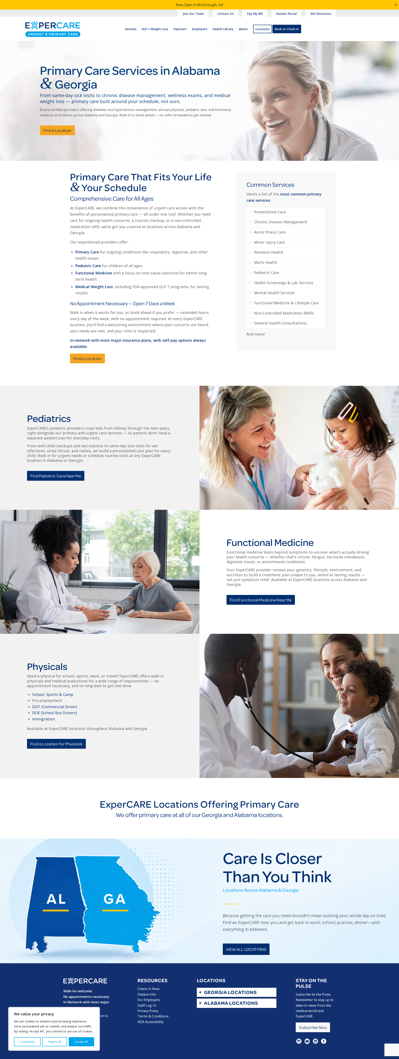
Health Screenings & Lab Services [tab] (283, 282)
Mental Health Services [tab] (274, 292)
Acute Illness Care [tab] (270, 232)
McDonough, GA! (210, 4)
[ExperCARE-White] (85, 981)
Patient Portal (286, 14)
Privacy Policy (148, 1011)
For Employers (149, 1000)
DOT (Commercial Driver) (54, 706)
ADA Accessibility (151, 1022)
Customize (27, 1042)
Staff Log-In (147, 1005)
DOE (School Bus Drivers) (54, 712)
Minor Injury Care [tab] (269, 242)
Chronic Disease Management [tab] (280, 221)
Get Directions (320, 14)
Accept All (81, 1042)
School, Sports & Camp (52, 694)
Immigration (43, 718)
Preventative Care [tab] (270, 211)
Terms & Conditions (153, 1016)
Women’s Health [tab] (268, 252)
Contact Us (225, 14)
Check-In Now (148, 989)
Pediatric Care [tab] (266, 272)
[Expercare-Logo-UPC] (53, 32)
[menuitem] (193, 14)
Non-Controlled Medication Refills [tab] (284, 313)
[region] (54, 1029)
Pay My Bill (255, 14)
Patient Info (147, 994)
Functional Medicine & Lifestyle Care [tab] (286, 302)
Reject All (54, 1042)
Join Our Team (193, 14)
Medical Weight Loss (94, 286)
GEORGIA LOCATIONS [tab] (230, 992)
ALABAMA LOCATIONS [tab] (231, 1003)
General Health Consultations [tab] (280, 323)
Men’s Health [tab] (265, 262)
